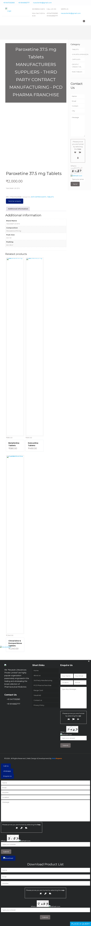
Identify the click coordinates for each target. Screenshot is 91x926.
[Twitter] (79, 2)
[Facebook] (76, 2)
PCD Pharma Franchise (42, 685)
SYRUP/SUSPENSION (78, 54)
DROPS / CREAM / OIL (76, 65)
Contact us (38, 700)
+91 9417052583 (9, 3)
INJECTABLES (77, 72)
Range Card (38, 690)
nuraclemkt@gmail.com (42, 3)
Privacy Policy (39, 705)
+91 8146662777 (24, 3)
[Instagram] (89, 2)
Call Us (5, 766)
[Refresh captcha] (76, 176)
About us (37, 675)
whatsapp (7, 771)
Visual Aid (37, 695)
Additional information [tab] (18, 209)
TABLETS (50, 197)
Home (36, 670)
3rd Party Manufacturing (43, 680)
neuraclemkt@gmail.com (71, 13)
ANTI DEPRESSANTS (38, 197)
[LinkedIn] (82, 2)
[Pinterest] (85, 2)
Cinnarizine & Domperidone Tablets (15, 643)
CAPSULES (76, 59)
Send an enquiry (14, 201)
